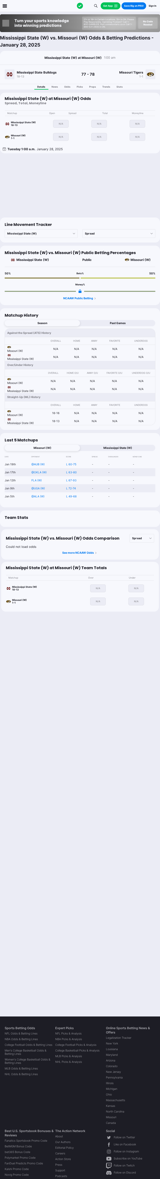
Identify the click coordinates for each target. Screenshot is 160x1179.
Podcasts (61, 1176)
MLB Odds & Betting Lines (21, 1068)
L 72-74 (71, 488)
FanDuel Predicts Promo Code (24, 1163)
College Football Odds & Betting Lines (28, 1044)
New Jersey (113, 1071)
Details (41, 86)
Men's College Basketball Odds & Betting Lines (25, 1052)
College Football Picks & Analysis (75, 1044)
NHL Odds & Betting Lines (21, 1074)
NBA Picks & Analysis (68, 1039)
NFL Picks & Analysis (68, 1033)
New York (112, 1043)
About (59, 1136)
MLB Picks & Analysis (68, 1056)
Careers (60, 1153)
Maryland (112, 1054)
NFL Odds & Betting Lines (21, 1033)
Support (60, 1170)
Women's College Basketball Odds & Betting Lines (27, 1061)
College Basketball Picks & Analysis (77, 1050)
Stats (119, 86)
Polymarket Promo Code (20, 1157)
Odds (67, 86)
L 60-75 (71, 464)
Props (92, 86)
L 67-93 (71, 480)
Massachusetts (115, 1100)
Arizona (110, 1060)
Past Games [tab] (118, 323)
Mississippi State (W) (32, 260)
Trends (106, 86)
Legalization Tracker (118, 1037)
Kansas (110, 1105)
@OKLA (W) (39, 472)
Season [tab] (42, 323)
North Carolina (115, 1111)
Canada (111, 1122)
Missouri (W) (141, 260)
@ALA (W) (37, 496)
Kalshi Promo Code (17, 1169)
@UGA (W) (38, 488)
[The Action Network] (80, 6)
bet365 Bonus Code (17, 1152)
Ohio (109, 1094)
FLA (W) (36, 480)
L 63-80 (71, 472)
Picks (80, 86)
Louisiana (112, 1049)
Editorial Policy (64, 1147)
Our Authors (62, 1142)
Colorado (111, 1066)
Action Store (63, 1159)
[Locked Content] (80, 291)
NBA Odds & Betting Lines (21, 1039)
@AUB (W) (38, 464)
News (55, 86)
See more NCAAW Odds (78, 552)
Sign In (152, 5)
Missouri (111, 1117)
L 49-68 (71, 496)
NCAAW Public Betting (78, 298)
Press (58, 1164)
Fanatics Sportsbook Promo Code (26, 1140)
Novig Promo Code (17, 1174)
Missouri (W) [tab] (42, 447)
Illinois (110, 1083)
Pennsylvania (114, 1077)
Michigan (111, 1088)
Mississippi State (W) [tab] (117, 447)
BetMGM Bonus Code (18, 1146)
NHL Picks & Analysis (68, 1061)
